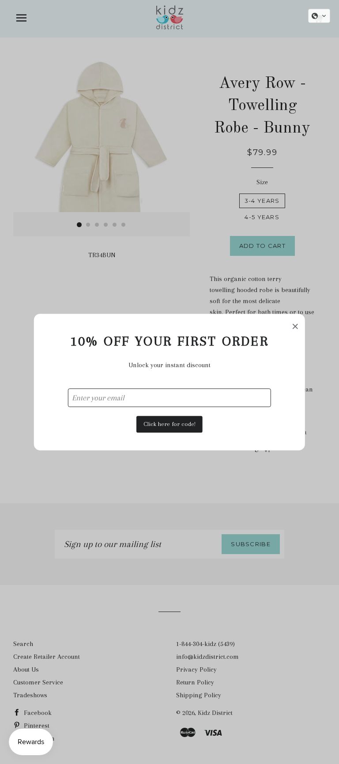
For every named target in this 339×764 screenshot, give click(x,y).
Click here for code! (169, 424)
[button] (319, 16)
